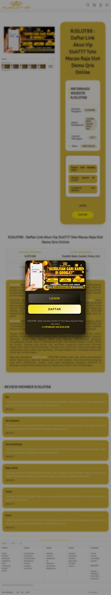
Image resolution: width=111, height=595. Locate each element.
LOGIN (54, 298)
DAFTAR (54, 309)
